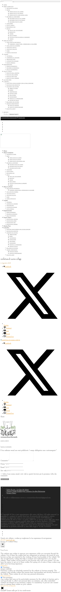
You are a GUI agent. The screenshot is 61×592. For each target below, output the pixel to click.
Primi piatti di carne (17, 11)
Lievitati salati (12, 49)
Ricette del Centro (13, 73)
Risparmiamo (8, 64)
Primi (8, 10)
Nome (3, 464)
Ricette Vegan (14, 105)
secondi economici (13, 68)
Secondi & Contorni (13, 16)
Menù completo (8, 6)
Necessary (6, 567)
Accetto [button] (3, 540)
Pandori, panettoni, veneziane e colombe (23, 44)
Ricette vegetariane (16, 107)
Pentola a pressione (16, 98)
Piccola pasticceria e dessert (20, 37)
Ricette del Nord (12, 74)
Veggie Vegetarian (13, 103)
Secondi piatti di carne (17, 18)
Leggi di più (10, 540)
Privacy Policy (11, 493)
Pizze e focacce (12, 52)
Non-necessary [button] (5, 576)
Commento (5, 461)
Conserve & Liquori (13, 57)
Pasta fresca (11, 62)
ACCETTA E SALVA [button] (8, 586)
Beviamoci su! (11, 27)
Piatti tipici (8, 71)
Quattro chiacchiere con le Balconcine (20, 83)
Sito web (4, 471)
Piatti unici (10, 25)
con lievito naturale (14, 42)
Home (5, 4)
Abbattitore (14, 88)
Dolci (8, 28)
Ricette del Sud (12, 76)
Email (3, 467)
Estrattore (13, 93)
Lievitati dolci (12, 47)
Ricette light (11, 108)
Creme (11, 33)
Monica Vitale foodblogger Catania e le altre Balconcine (26, 491)
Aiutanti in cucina (13, 86)
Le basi (6, 54)
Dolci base (13, 35)
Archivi (6, 114)
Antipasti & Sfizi (12, 8)
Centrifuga (13, 91)
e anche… (7, 81)
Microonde (13, 97)
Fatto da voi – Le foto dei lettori (18, 490)
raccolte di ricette (13, 85)
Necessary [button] (4, 565)
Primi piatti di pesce (16, 13)
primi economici (12, 66)
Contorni (10, 23)
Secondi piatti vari (16, 22)
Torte (11, 39)
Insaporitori (11, 59)
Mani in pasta (8, 40)
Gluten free (7, 80)
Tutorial (10, 56)
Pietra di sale (14, 100)
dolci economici (12, 69)
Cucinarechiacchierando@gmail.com (13, 118)
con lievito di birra (13, 45)
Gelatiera (13, 95)
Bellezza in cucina (13, 102)
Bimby (11, 90)
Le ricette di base (12, 61)
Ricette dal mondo (13, 78)
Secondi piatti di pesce (17, 20)
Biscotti (12, 32)
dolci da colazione (16, 30)
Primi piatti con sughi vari (19, 15)
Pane (8, 51)
